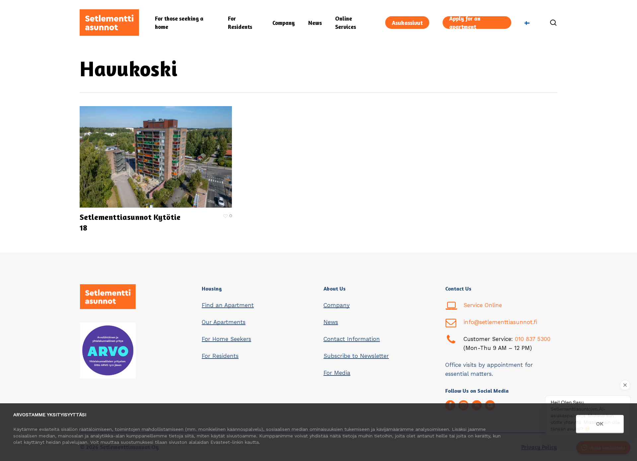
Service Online (482, 305)
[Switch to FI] (527, 23)
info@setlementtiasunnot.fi (500, 322)
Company (336, 305)
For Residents (220, 356)
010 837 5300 (532, 339)
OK (599, 424)
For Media (336, 372)
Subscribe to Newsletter (356, 356)
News (330, 322)
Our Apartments (224, 322)
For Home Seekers (226, 339)
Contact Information (351, 339)
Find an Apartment (228, 305)
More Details (157, 152)
